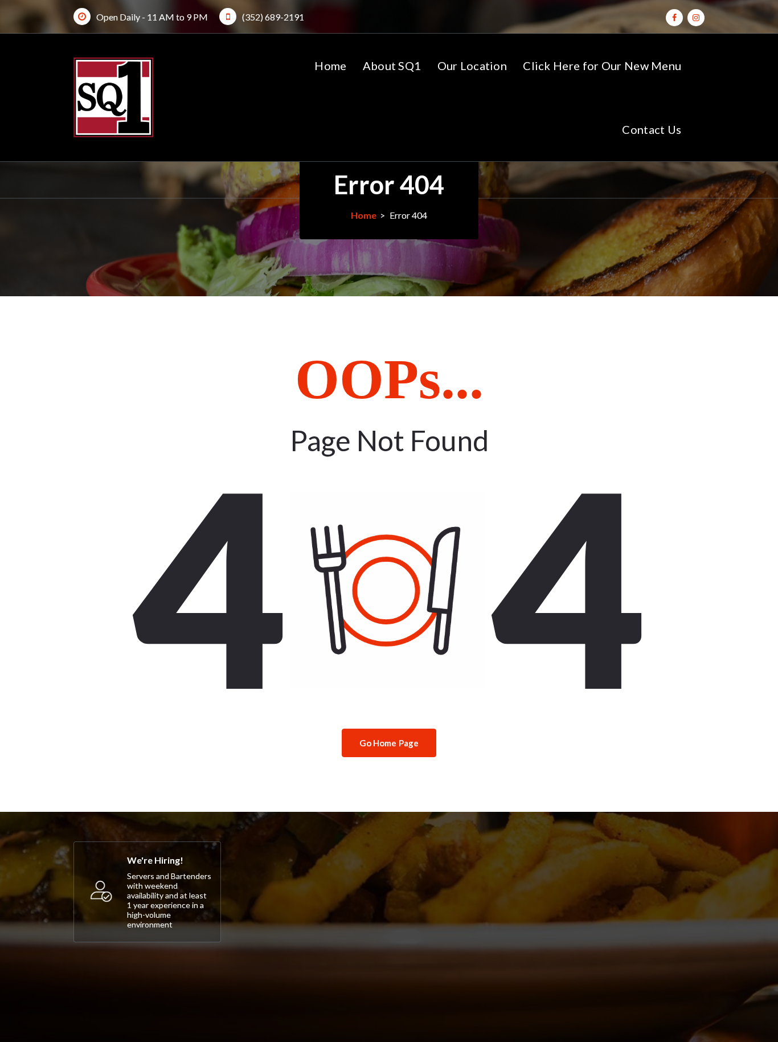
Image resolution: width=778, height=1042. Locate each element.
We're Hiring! (155, 860)
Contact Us (651, 129)
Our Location (472, 65)
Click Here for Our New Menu (602, 65)
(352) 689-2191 (273, 16)
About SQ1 (392, 65)
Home (330, 65)
